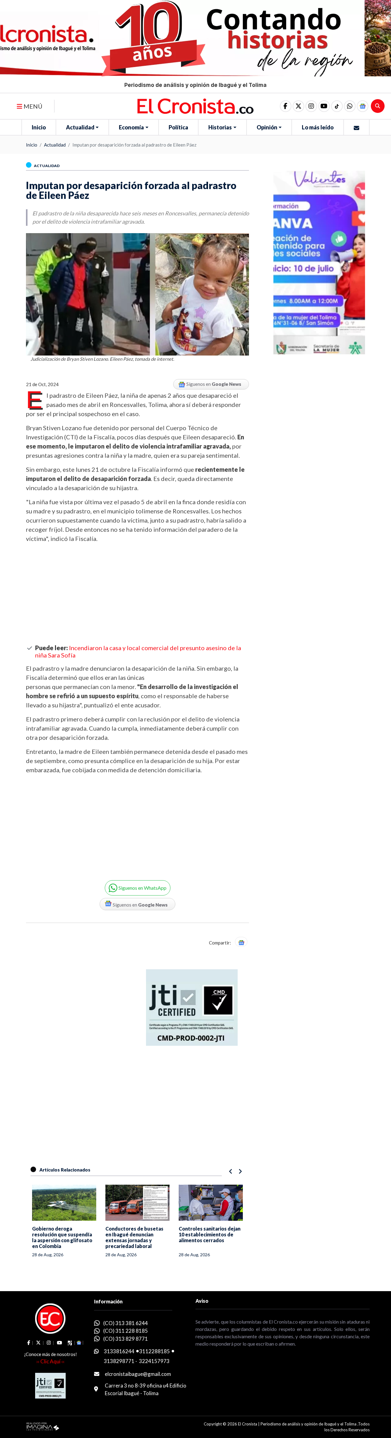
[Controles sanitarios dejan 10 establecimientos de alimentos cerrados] (211, 1203)
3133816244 (119, 1351)
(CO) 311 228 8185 (125, 1331)
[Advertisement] (137, 593)
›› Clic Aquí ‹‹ (50, 1361)
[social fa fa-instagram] (311, 106)
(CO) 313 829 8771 (125, 1339)
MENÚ (32, 106)
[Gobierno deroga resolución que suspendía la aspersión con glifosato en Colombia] (64, 1203)
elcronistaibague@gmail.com (138, 1374)
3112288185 (154, 1351)
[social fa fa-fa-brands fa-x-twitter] (298, 106)
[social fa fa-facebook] (285, 106)
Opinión (267, 127)
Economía (131, 127)
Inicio (39, 127)
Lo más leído (318, 127)
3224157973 (154, 1361)
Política (178, 127)
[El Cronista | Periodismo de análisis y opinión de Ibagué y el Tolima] (195, 105)
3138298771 (119, 1361)
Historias (220, 127)
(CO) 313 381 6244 (125, 1323)
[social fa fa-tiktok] (337, 106)
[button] (350, 106)
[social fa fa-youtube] (324, 106)
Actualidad (80, 127)
